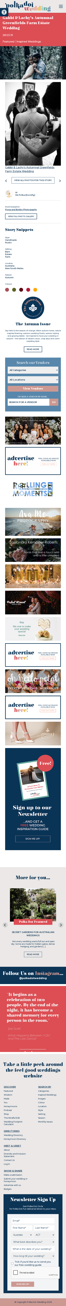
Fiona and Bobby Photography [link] (21, 209)
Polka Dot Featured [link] (33, 922)
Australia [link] (9, 266)
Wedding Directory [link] (13, 1135)
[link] (4, 12)
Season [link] (41, 1118)
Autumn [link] (9, 277)
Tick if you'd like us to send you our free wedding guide (33, 1263)
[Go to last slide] (5, 925)
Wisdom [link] (8, 1095)
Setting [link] (41, 1114)
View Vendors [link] (33, 388)
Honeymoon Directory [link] (15, 1139)
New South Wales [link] (14, 268)
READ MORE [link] (33, 349)
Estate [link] (8, 254)
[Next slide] (60, 925)
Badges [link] (7, 1189)
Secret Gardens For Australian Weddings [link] (33, 934)
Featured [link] (9, 41)
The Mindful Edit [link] (12, 1118)
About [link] (7, 1150)
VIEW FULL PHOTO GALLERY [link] (21, 216)
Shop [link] (6, 1114)
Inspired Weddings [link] (28, 41)
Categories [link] (43, 1091)
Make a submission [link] (13, 1175)
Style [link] (40, 1110)
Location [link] (42, 1106)
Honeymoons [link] (10, 1106)
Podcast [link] (8, 1110)
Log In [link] (7, 1164)
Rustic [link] (8, 242)
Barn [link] (7, 252)
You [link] (5, 1102)
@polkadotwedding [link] (33, 978)
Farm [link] (7, 257)
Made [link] (6, 1098)
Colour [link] (41, 1102)
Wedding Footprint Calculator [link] (13, 1123)
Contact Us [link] (9, 1160)
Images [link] (41, 1098)
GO (54, 402)
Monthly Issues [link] (45, 1122)
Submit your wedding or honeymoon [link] (16, 1180)
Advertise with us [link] (12, 1185)
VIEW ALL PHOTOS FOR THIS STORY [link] (33, 180)
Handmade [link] (11, 240)
